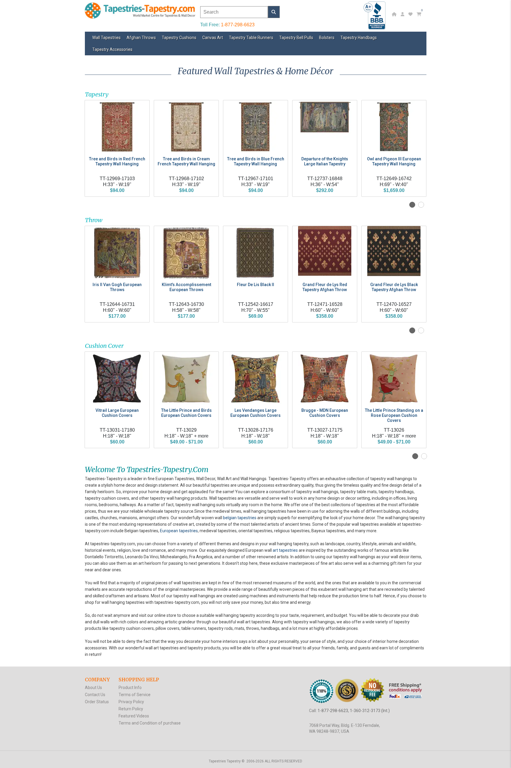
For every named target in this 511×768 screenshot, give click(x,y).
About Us (93, 687)
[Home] (395, 14)
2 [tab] (421, 205)
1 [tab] (412, 205)
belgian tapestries (239, 517)
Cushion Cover (104, 345)
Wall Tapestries (106, 37)
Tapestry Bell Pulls (296, 37)
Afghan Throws (141, 37)
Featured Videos (134, 716)
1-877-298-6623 (238, 24)
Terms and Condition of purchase (150, 723)
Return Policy (131, 708)
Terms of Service (135, 694)
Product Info (130, 687)
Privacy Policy (131, 701)
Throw (93, 220)
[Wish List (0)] (411, 14)
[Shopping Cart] (420, 14)
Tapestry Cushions (179, 37)
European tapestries (179, 530)
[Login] (403, 14)
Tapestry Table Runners (251, 37)
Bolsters (326, 37)
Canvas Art (212, 37)
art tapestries (285, 550)
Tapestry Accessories (112, 49)
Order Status (97, 701)
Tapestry (97, 94)
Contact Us (95, 694)
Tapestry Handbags (358, 37)
